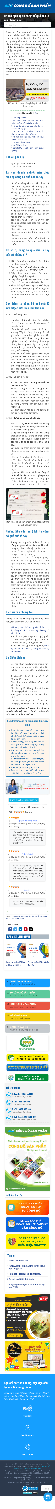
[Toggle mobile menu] (49, 9)
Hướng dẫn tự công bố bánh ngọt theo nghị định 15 (15, 963)
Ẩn (36, 113)
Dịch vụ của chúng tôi (22, 142)
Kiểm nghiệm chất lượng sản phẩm (28, 627)
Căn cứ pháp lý (19, 117)
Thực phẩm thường (17, 918)
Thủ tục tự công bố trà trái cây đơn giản (21, 1279)
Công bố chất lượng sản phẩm (25, 916)
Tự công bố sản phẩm (21, 630)
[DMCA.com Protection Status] (30, 1492)
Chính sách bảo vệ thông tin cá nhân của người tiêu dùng (32, 1467)
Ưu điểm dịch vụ (20, 145)
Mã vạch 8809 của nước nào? (18, 1260)
